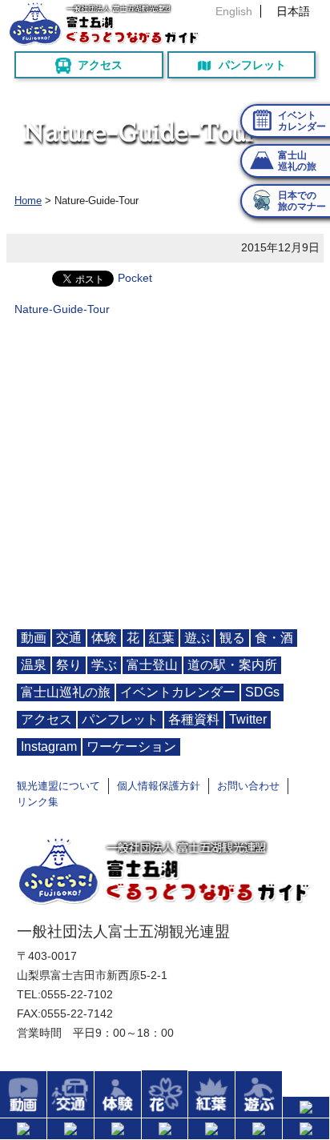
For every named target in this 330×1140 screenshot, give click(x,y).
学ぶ (104, 665)
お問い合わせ (248, 786)
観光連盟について (58, 786)
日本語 (293, 11)
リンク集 (37, 802)
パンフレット (252, 64)
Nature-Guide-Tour (62, 309)
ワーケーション (131, 746)
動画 (33, 637)
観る (232, 637)
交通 (69, 637)
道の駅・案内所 (232, 665)
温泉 (33, 665)
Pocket (135, 277)
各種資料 (193, 719)
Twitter (248, 719)
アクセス (100, 64)
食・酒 (274, 637)
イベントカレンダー (177, 692)
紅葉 (162, 637)
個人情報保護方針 (158, 786)
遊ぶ (197, 637)
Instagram (49, 746)
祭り (69, 665)
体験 (104, 637)
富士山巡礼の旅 (66, 692)
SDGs (262, 692)
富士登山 (152, 665)
